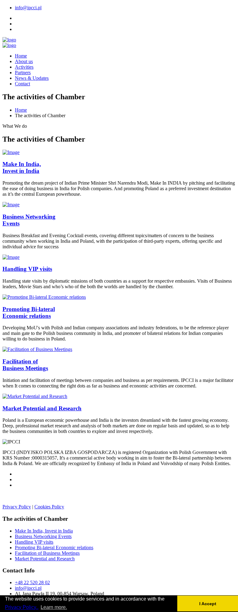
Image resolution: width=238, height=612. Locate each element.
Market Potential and (42, 408)
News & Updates (32, 78)
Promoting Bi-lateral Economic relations (54, 547)
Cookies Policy (49, 506)
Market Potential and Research (45, 558)
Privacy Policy (16, 506)
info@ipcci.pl (28, 7)
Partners (23, 72)
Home (21, 55)
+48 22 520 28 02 (32, 582)
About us (24, 61)
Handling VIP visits (34, 542)
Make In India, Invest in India (44, 530)
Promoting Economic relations (28, 312)
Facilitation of (25, 364)
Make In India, (21, 167)
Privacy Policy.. (21, 607)
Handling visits (27, 269)
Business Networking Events (43, 536)
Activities (24, 67)
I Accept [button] (207, 603)
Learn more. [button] (54, 607)
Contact (22, 83)
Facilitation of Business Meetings (47, 553)
